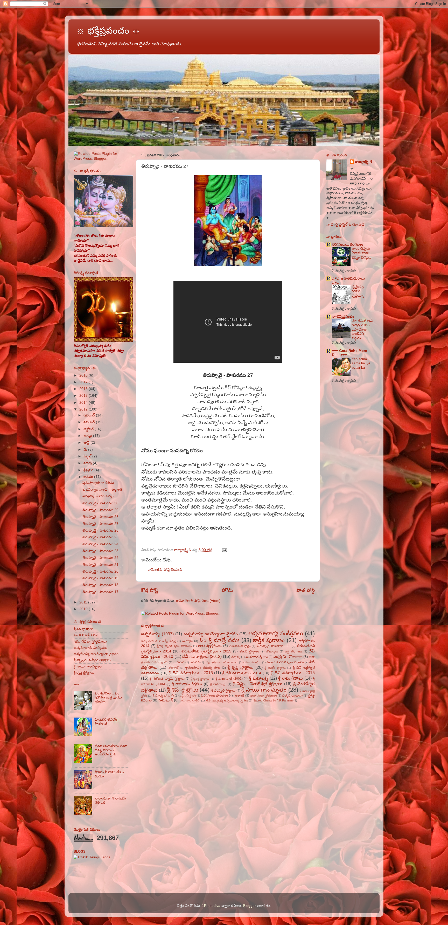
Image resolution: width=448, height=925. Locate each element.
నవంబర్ (89, 422)
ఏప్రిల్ (87, 456)
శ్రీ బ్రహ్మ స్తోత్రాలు (200, 678)
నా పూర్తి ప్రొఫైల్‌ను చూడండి (345, 224)
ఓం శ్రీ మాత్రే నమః (219, 640)
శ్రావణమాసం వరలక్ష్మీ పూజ (202, 668)
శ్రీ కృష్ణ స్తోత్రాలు (240, 667)
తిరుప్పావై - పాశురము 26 (100, 530)
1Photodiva (211, 906)
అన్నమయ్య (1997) (157, 633)
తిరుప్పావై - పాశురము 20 (100, 571)
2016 (84, 389)
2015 (84, 396)
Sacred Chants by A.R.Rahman (273, 700)
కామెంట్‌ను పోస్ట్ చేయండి (165, 570)
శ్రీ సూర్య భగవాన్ (163, 695)
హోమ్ (227, 590)
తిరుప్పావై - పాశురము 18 (100, 585)
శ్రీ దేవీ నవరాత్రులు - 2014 (241, 673)
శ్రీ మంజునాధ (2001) (229, 678)
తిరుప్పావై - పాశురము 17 (100, 592)
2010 (84, 609)
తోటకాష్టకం (272, 651)
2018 (84, 375)
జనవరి (88, 477)
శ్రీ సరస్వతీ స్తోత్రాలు (223, 690)
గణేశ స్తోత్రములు (210, 646)
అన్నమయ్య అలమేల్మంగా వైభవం (211, 633)
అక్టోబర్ (89, 429)
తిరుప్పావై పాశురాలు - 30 (273, 646)
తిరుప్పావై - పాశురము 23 (100, 551)
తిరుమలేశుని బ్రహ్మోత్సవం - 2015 (206, 651)
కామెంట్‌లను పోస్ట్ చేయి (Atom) (198, 601)
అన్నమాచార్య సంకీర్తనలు (275, 633)
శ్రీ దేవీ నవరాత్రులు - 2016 (191, 672)
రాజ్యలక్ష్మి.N (363, 162)
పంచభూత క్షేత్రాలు (257, 657)
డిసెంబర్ (89, 415)
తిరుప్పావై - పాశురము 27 (100, 524)
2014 (84, 403)
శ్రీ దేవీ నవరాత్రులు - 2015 (293, 672)
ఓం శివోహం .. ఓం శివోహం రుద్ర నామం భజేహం (108, 697)
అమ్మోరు (187, 641)
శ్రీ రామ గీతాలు (290, 678)
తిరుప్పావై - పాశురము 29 (100, 510)
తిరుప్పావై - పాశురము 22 (100, 558)
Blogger (249, 906)
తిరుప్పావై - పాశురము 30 (100, 503)
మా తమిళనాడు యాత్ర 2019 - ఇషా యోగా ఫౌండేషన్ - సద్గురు (362, 329)
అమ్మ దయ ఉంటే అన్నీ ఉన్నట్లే (158, 641)
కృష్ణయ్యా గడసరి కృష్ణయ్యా (358, 291)
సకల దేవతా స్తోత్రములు (263, 695)
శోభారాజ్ (173, 667)
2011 (83, 602)
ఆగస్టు (88, 436)
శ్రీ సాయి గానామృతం (263, 689)
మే (85, 449)
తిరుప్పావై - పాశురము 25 (100, 537)
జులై (86, 442)
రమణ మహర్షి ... (252, 662)
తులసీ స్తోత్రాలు (249, 651)
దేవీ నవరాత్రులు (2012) (202, 656)
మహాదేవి (195, 662)
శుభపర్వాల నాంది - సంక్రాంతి (102, 489)
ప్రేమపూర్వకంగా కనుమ (98, 483)
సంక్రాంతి (239, 695)
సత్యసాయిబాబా (292, 695)
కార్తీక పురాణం (269, 640)
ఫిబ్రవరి (88, 470)
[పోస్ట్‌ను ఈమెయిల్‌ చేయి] (224, 550)
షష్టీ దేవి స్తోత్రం (187, 695)
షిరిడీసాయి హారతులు (214, 695)
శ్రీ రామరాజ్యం (218, 684)
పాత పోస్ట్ (305, 590)
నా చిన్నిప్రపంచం (343, 316)
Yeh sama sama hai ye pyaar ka (361, 363)
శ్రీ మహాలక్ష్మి (258, 678)
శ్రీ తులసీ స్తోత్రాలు (275, 667)
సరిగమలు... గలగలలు (347, 244)
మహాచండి (179, 662)
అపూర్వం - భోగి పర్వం (98, 496)
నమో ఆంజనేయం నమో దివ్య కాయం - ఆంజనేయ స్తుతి (111, 750)
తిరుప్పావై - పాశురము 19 (100, 578)
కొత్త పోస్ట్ (149, 590)
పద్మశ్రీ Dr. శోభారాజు (288, 657)
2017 (84, 382)
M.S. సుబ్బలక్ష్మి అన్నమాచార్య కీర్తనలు (227, 700)
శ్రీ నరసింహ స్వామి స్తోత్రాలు (167, 678)
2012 (84, 409)
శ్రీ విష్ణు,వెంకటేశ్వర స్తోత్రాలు (92, 660)
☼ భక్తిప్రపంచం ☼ (108, 30)
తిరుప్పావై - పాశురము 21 (100, 565)
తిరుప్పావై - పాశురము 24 (100, 544)
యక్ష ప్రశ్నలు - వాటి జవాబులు (221, 662)
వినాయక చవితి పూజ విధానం (285, 662)
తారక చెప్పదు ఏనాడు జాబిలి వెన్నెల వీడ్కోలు (361, 253)
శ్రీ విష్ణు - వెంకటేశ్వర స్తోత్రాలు (257, 683)
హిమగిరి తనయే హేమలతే (106, 722)
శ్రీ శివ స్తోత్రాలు (182, 689)
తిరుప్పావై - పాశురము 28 (100, 517)
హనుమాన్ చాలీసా (190, 700)
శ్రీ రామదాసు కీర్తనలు (187, 684)
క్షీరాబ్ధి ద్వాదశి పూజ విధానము (174, 646)
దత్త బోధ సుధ (293, 651)
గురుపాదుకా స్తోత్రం (239, 646)
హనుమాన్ (165, 700)
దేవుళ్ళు (235, 656)
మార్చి (88, 463)
